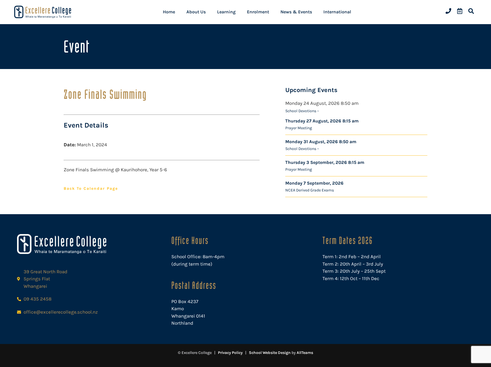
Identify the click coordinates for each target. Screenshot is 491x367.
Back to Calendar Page (91, 188)
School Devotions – (302, 111)
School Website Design (270, 352)
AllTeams (305, 352)
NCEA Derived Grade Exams (309, 190)
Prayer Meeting (298, 128)
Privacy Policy (230, 352)
